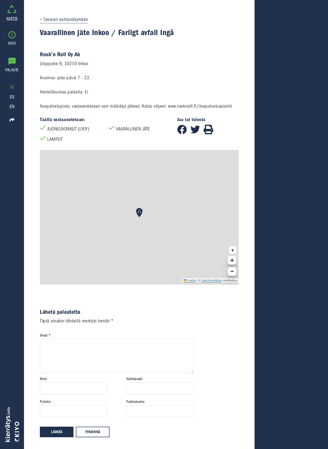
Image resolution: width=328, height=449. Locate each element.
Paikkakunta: (135, 402)
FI (12, 87)
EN (12, 106)
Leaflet (191, 280)
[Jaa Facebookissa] (183, 132)
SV (12, 97)
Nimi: (43, 379)
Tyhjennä (92, 432)
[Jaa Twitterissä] (197, 132)
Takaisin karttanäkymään (65, 19)
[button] (139, 212)
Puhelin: (45, 402)
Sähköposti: (134, 379)
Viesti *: (45, 335)
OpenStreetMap (211, 280)
